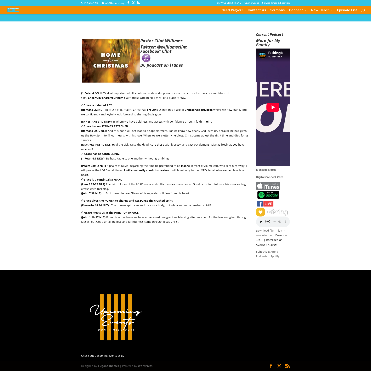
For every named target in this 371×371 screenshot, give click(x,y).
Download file (265, 230)
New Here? (320, 10)
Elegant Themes (108, 366)
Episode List (347, 10)
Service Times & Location (276, 3)
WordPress (145, 366)
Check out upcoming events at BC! (103, 355)
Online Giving (251, 3)
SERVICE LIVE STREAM (229, 3)
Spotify (275, 256)
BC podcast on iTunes (161, 65)
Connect (296, 10)
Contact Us (257, 10)
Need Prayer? (232, 10)
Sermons (277, 10)
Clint (166, 51)
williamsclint (174, 47)
